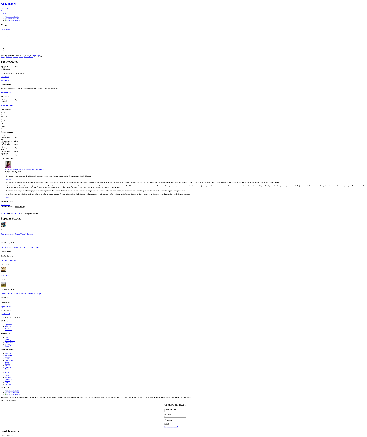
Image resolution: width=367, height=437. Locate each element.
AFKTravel (8, 3)
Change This (36, 55)
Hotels (7, 328)
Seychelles (8, 377)
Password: (167, 414)
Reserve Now (6, 92)
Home (2, 57)
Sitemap (7, 339)
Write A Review (7, 105)
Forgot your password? (171, 427)
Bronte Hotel (5, 80)
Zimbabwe (9, 57)
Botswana (8, 353)
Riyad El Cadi (6, 307)
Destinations (8, 326)
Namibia (7, 369)
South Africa (8, 379)
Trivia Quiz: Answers (8, 260)
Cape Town (8, 355)
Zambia (7, 382)
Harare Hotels (28, 57)
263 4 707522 (5, 77)
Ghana (7, 358)
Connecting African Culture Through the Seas (17, 234)
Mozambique (9, 367)
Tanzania (7, 381)
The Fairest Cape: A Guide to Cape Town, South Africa (20, 247)
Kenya (7, 362)
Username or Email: (170, 409)
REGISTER (15, 214)
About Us (8, 337)
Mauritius (7, 364)
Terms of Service (10, 341)
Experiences (8, 324)
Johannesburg (9, 360)
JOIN (2, 10)
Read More (8, 179)
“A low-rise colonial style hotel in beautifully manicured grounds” (24, 169)
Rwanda (7, 374)
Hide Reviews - (5, 205)
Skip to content (5, 30)
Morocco (7, 365)
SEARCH (4, 8)
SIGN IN (3, 13)
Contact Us (8, 346)
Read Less (8, 197)
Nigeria (7, 372)
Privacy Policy (9, 342)
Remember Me (171, 420)
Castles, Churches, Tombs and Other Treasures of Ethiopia (21, 293)
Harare (15, 57)
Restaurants (8, 330)
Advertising (5, 275)
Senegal (7, 375)
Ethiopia (7, 357)
